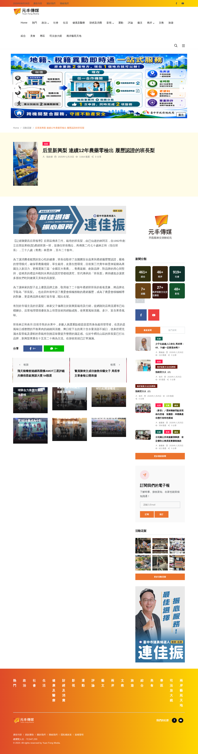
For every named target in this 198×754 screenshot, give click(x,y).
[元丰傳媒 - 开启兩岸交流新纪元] (26, 11)
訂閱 (147, 514)
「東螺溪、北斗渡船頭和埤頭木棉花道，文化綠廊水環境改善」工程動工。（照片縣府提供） (108, 418)
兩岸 (149, 22)
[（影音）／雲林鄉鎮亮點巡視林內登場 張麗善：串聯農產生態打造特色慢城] (143, 408)
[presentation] (15, 88)
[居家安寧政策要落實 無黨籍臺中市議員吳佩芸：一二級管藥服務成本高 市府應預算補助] (177, 562)
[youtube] (183, 3)
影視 (109, 22)
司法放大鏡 (56, 36)
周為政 (103, 422)
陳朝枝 (25, 429)
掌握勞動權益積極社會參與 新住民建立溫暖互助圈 (69, 387)
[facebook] (176, 3)
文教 (161, 22)
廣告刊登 (37, 3)
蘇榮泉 (161, 423)
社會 (55, 22)
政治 (44, 22)
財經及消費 (96, 22)
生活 (65, 22)
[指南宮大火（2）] (143, 365)
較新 (26, 364)
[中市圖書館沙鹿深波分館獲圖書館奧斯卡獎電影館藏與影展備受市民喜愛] (177, 545)
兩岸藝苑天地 (74, 36)
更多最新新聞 (160, 456)
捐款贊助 (29, 734)
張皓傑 (49, 157)
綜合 (23, 36)
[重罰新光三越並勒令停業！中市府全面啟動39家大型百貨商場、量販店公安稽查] (160, 562)
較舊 (113, 364)
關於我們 (51, 3)
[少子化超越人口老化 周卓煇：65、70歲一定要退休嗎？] (143, 344)
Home (24, 22)
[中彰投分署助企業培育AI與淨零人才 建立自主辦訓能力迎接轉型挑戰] (160, 545)
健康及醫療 (79, 22)
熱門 (34, 22)
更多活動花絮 (160, 577)
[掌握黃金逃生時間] (160, 228)
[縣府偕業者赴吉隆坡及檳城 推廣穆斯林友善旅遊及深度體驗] (143, 545)
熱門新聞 (172, 330)
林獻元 (64, 426)
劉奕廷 (25, 398)
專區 (42, 36)
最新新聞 (148, 330)
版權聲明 (79, 734)
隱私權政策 (66, 734)
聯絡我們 (64, 3)
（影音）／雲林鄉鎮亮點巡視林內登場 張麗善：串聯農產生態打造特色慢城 (169, 414)
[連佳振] (69, 219)
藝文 (140, 22)
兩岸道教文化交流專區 (166, 367)
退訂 (161, 514)
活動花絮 (27, 128)
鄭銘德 (103, 392)
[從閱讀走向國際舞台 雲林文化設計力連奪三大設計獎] (143, 562)
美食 (32, 36)
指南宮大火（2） (163, 372)
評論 (130, 22)
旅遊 (170, 22)
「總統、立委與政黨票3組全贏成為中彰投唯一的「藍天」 (30, 420)
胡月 (161, 377)
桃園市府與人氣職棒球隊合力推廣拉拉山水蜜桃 (30, 390)
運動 (120, 22)
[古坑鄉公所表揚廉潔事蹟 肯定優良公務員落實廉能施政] (143, 435)
